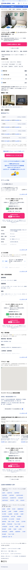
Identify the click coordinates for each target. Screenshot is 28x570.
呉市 (17, 500)
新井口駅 (13, 516)
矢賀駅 (9, 529)
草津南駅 (19, 516)
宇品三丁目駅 (11, 534)
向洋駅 (23, 531)
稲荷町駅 (4, 521)
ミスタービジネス (4, 9)
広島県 (10, 9)
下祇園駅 (15, 511)
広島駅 (3, 509)
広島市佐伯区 (18, 9)
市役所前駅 (9, 524)
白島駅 (21, 514)
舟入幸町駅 (4, 519)
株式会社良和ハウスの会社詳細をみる (13, 409)
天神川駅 (11, 526)
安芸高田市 (20, 498)
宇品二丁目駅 (17, 524)
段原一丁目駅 (11, 521)
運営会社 (2, 556)
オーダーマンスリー (5, 553)
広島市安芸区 (5, 500)
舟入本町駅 (11, 519)
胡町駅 (8, 509)
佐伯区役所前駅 (25, 9)
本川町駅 (4, 514)
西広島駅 (4, 529)
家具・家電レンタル (13, 551)
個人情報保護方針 (22, 556)
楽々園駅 (22, 526)
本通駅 (16, 526)
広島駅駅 (10, 514)
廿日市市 (12, 500)
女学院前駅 (4, 526)
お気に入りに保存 (15, 48)
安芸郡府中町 (13, 498)
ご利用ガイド (4, 548)
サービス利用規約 (14, 556)
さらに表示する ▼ (23, 194)
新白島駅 (4, 534)
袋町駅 (3, 524)
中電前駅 (18, 519)
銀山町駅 (4, 511)
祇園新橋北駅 (20, 509)
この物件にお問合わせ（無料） (14, 44)
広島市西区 (4, 495)
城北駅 (17, 521)
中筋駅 (14, 529)
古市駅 (19, 529)
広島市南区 (16, 492)
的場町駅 (21, 511)
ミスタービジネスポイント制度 (14, 548)
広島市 (14, 9)
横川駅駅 (16, 514)
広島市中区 (9, 492)
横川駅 (13, 509)
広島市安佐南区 (19, 495)
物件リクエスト (4, 551)
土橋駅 (9, 511)
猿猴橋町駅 (17, 531)
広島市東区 (11, 495)
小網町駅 (11, 531)
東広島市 (22, 500)
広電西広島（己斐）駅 (7, 536)
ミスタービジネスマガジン (15, 553)
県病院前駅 (4, 531)
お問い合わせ (7, 556)
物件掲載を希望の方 (5, 558)
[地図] (14, 378)
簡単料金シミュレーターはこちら (14, 155)
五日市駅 (23, 521)
